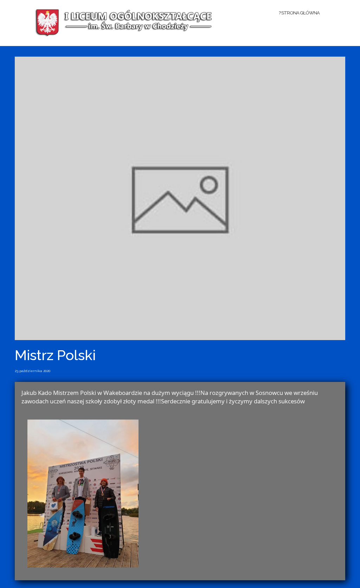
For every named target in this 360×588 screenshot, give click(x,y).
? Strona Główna (299, 12)
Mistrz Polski (55, 355)
